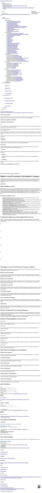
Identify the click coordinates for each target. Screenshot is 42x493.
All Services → (7, 81)
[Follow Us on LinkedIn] (19, 14)
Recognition (18, 7)
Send (2, 394)
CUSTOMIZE (8, 119)
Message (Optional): (3, 409)
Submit (2, 411)
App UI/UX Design (18, 57)
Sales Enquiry (7, 111)
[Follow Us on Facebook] (11, 14)
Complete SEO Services (17, 63)
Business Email (3, 391)
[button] (35, 12)
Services (4, 173)
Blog (6, 5)
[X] (14, 14)
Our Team (26, 7)
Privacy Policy (29, 117)
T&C (15, 489)
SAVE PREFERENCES (10, 164)
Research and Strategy (20, 59)
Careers (11, 111)
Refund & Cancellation (25, 462)
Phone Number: (3, 406)
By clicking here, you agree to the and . (15, 393)
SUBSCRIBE (3, 445)
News (10, 426)
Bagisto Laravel (17, 173)
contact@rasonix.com (4, 452)
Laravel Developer (18, 80)
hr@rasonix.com (3, 471)
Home (4, 2)
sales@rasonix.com (3, 454)
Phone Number (3, 388)
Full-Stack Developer (19, 78)
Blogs (3, 426)
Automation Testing (18, 71)
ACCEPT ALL (13, 119)
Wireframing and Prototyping (23, 58)
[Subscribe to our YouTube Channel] (28, 14)
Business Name (3, 389)
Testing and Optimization (21, 60)
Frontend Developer (18, 76)
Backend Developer (18, 77)
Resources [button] (4, 4)
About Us (8, 7)
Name (1, 387)
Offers (11, 5)
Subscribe (2, 430)
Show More (2, 138)
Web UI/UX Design (18, 56)
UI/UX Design (15, 55)
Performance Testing (18, 73)
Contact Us (5, 8)
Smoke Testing (15, 72)
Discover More (3, 183)
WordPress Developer (19, 79)
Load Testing (14, 74)
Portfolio (25, 5)
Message (1, 392)
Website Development (10, 173)
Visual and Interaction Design (23, 61)
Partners (18, 5)
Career (33, 7)
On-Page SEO (15, 64)
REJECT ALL (3, 119)
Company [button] (4, 6)
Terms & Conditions (17, 393)
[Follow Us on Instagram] (24, 14)
